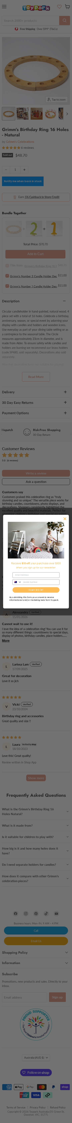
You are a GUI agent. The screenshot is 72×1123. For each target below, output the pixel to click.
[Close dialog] (65, 518)
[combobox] (17, 582)
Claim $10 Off (36, 590)
